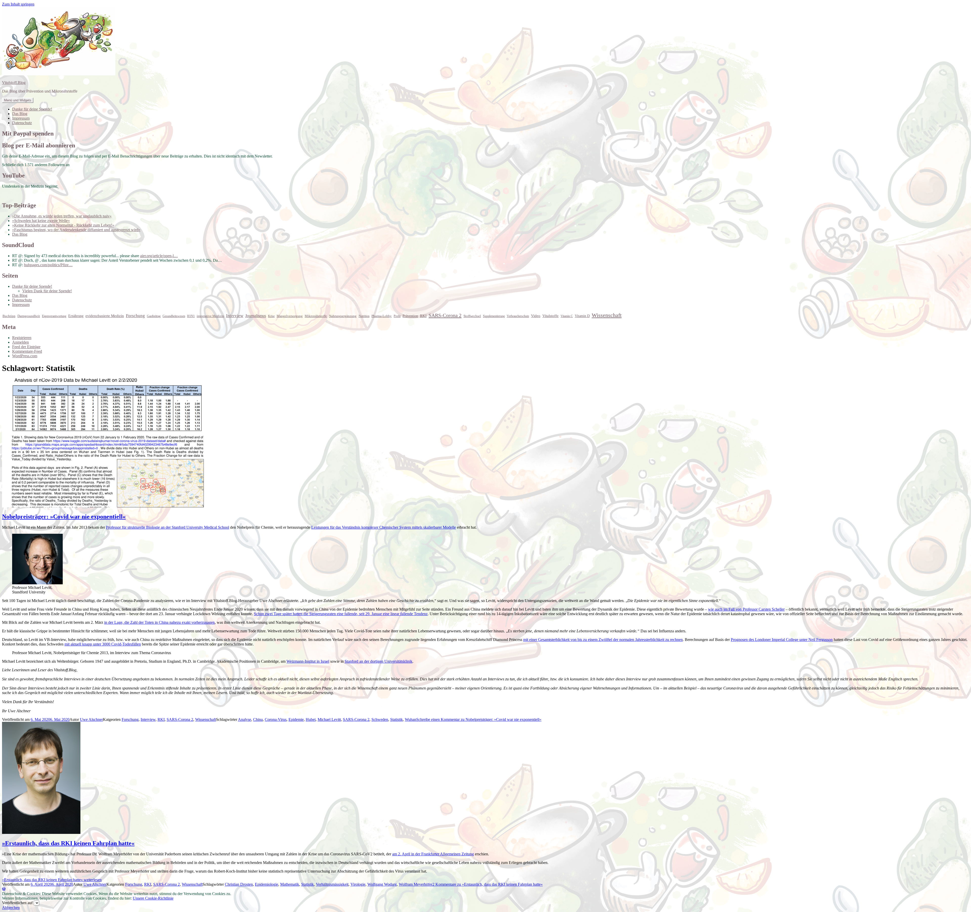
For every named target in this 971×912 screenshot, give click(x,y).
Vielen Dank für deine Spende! (47, 291)
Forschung (135, 315)
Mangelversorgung (290, 316)
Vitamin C (567, 316)
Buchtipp (9, 316)
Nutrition (364, 316)
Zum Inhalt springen (18, 4)
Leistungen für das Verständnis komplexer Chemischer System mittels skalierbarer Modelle (383, 527)
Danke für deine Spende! (32, 109)
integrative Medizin (210, 316)
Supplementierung (494, 316)
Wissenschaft (607, 315)
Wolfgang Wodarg (382, 884)
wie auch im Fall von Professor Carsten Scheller (746, 609)
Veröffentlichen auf (17, 903)
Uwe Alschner (91, 719)
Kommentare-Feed (27, 351)
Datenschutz (22, 123)
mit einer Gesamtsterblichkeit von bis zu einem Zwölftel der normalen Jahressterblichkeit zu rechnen (603, 639)
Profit (397, 316)
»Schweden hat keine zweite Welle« (41, 220)
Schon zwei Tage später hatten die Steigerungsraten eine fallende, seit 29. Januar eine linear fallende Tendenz (341, 614)
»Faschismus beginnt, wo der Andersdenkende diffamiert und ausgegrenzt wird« (76, 230)
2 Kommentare (487, 884)
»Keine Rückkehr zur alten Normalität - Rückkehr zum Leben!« (63, 225)
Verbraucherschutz (518, 316)
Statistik (396, 719)
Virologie (357, 884)
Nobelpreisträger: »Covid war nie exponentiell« (64, 516)
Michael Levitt (329, 719)
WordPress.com (24, 356)
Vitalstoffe (550, 316)
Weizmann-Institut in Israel (307, 661)
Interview (234, 315)
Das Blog (19, 114)
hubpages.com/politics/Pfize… (48, 265)
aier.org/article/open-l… (159, 256)
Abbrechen (11, 907)
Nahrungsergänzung (343, 316)
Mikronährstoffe (316, 316)
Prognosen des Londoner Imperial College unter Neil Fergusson (782, 639)
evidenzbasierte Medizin (104, 316)
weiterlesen (52, 880)
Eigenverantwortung (54, 316)
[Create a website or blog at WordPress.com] (4, 889)
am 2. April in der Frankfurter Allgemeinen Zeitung (433, 854)
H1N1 (191, 316)
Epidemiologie (266, 884)
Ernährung (75, 316)
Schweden (379, 719)
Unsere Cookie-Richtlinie (153, 898)
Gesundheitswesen (174, 316)
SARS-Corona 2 (445, 315)
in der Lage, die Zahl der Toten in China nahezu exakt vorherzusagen (159, 622)
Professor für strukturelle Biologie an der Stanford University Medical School (167, 527)
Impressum (21, 118)
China (258, 719)
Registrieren (21, 338)
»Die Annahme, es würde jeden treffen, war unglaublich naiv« (62, 216)
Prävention (410, 316)
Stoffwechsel (472, 316)
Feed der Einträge (26, 347)
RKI (423, 316)
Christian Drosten (239, 884)
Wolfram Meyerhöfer (415, 884)
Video (535, 316)
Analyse (244, 719)
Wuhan (410, 719)
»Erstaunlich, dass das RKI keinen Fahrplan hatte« (68, 843)
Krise (271, 316)
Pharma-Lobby (381, 316)
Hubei (311, 719)
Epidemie (296, 719)
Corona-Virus (275, 719)
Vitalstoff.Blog (14, 82)
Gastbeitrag (154, 316)
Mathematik (289, 884)
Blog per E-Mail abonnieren (38, 145)
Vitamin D (582, 316)
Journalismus (255, 316)
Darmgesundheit (28, 316)
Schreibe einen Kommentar (478, 719)
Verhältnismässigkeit (332, 884)
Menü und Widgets (17, 100)
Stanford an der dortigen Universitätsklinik (378, 661)
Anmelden (20, 342)
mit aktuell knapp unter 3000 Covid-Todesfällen (102, 644)
